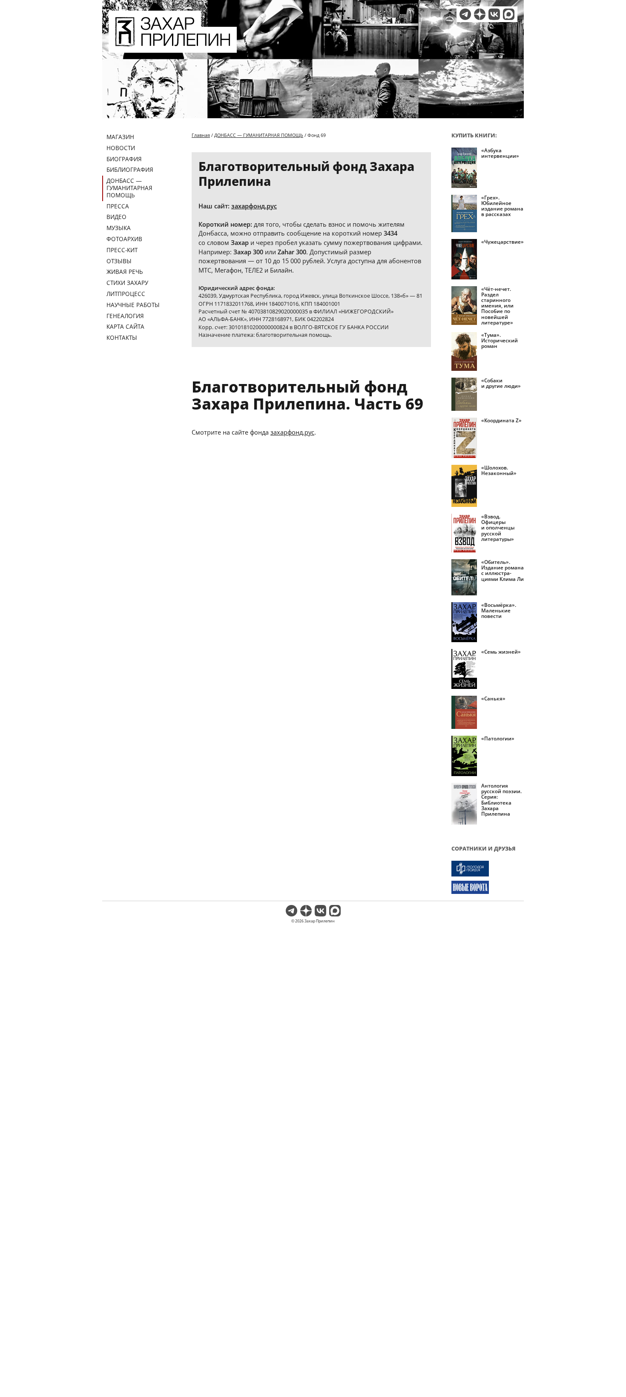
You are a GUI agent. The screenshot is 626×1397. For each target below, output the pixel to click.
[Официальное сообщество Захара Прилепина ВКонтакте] (494, 14)
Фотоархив (124, 239)
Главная (201, 135)
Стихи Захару (127, 283)
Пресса (117, 206)
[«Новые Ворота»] (487, 887)
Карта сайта (125, 326)
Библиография (129, 169)
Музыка (118, 228)
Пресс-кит (122, 250)
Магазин (120, 137)
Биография (124, 159)
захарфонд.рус (254, 206)
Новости (120, 148)
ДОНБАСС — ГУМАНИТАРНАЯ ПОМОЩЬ (129, 187)
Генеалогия (125, 316)
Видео (116, 217)
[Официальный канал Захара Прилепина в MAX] (508, 14)
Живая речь (124, 271)
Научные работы (133, 305)
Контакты (121, 337)
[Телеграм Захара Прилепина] (465, 14)
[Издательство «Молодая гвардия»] (487, 868)
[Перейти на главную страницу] (173, 47)
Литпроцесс (125, 294)
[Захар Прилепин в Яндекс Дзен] (479, 14)
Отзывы (119, 261)
